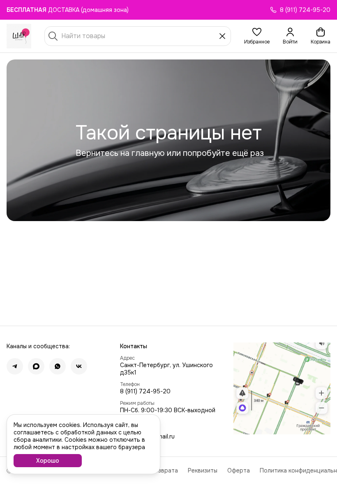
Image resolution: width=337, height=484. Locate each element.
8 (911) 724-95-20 (145, 391)
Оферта (238, 470)
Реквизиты (202, 470)
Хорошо (47, 460)
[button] (257, 36)
